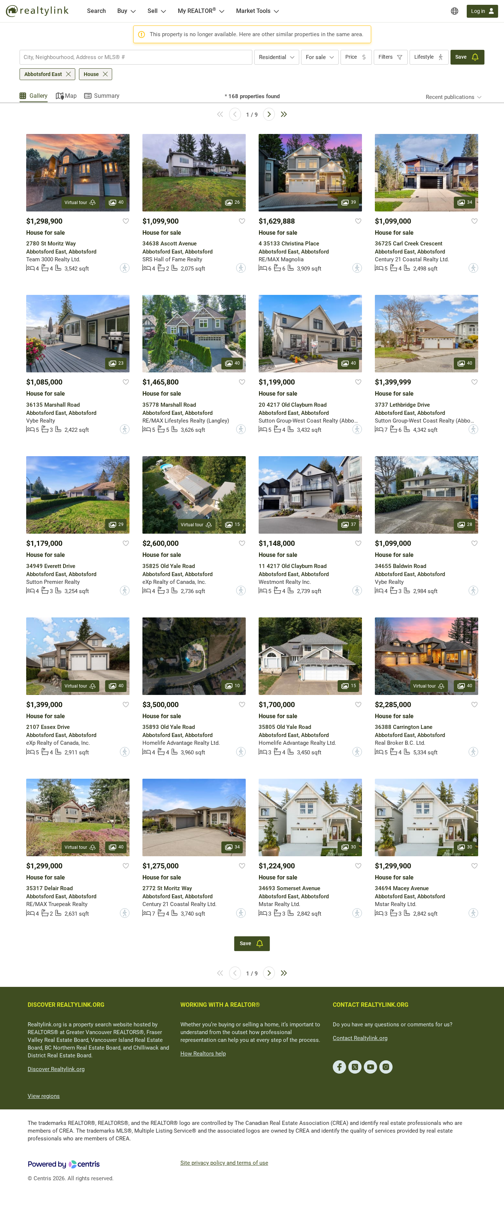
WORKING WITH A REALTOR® (220, 1004)
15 (237, 524)
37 (353, 524)
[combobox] (136, 57)
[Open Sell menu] (163, 11)
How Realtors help (203, 1053)
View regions (44, 1096)
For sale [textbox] (316, 57)
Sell (153, 10)
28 (469, 524)
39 (353, 202)
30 (353, 847)
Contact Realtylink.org (360, 1038)
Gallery (39, 95)
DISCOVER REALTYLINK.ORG (66, 1004)
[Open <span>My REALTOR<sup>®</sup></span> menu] (222, 11)
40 (121, 202)
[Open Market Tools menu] (276, 11)
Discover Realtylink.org (56, 1069)
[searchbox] (131, 57)
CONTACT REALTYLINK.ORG (370, 1004)
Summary (107, 95)
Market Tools (253, 10)
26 (237, 202)
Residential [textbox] (272, 57)
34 (469, 202)
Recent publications (450, 97)
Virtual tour (76, 202)
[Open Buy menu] (133, 11)
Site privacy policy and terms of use (224, 1163)
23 (121, 363)
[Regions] (454, 11)
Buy (122, 10)
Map (71, 95)
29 (121, 524)
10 (237, 685)
